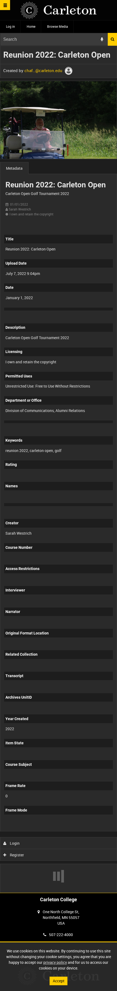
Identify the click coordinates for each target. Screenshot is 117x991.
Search (112, 39)
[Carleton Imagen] (58, 10)
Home (31, 26)
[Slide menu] (5, 5)
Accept (58, 980)
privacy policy (55, 962)
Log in (10, 26)
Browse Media (57, 26)
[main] (58, 469)
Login (14, 843)
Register (16, 854)
